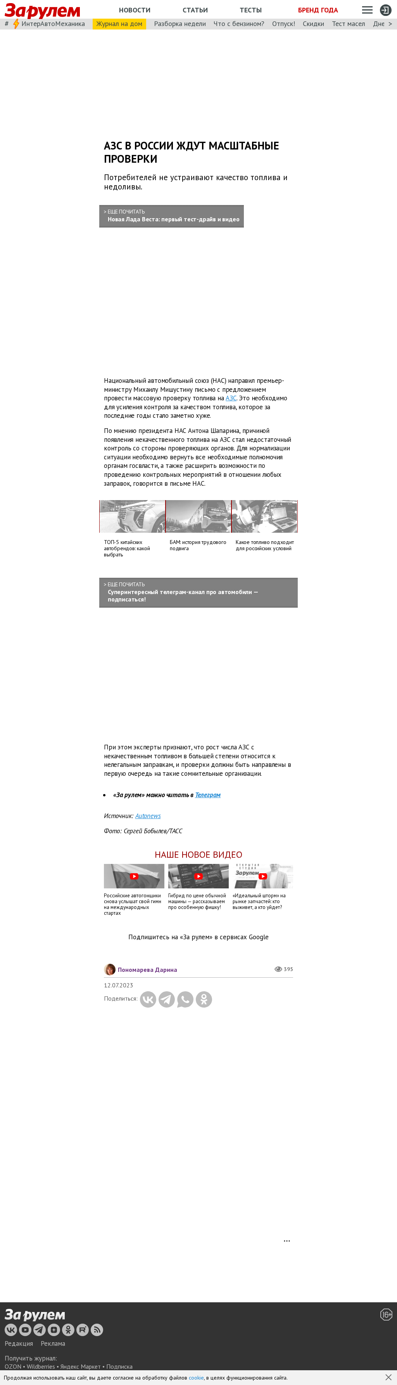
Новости (134, 9)
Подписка (119, 1366)
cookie (196, 1377)
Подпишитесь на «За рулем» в (198, 937)
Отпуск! (283, 23)
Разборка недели (180, 23)
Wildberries (41, 1366)
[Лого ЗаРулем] (42, 9)
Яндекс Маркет (80, 1366)
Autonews (148, 816)
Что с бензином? (239, 23)
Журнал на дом (119, 23)
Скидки (313, 23)
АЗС (231, 398)
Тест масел (348, 23)
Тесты (251, 9)
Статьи (195, 9)
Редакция (19, 1343)
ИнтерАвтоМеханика (53, 23)
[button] (389, 1378)
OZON (13, 1366)
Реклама (53, 1343)
